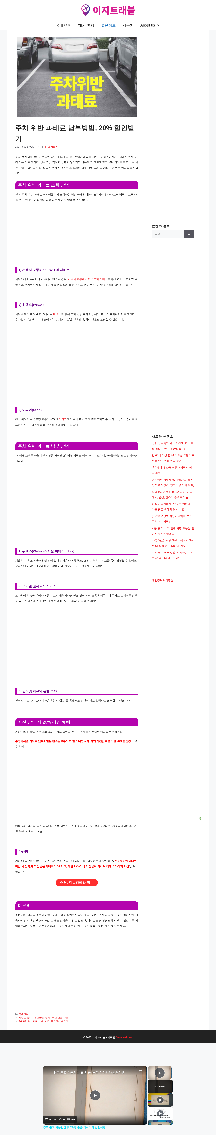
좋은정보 (108, 25)
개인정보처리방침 (162, 580)
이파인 (63, 419)
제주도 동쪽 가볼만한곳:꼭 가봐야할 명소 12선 (43, 1017)
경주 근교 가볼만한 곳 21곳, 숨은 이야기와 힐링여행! (89, 1072)
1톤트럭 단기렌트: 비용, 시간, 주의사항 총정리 (43, 1021)
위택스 (57, 314)
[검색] (189, 234)
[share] (140, 1071)
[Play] (160, 1099)
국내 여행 (64, 25)
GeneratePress (124, 1037)
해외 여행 (86, 25)
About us (147, 25)
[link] (48, 1071)
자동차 (128, 25)
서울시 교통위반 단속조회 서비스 (88, 279)
